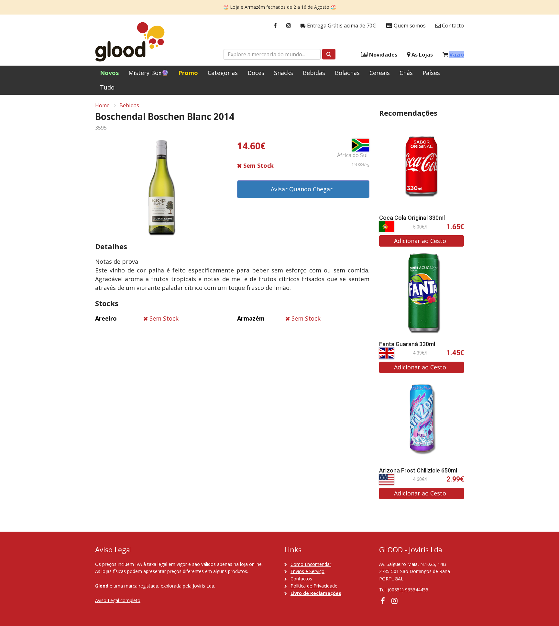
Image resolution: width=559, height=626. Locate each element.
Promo (188, 73)
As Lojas (421, 54)
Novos (109, 73)
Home (102, 105)
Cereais (379, 73)
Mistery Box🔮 (148, 73)
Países (431, 73)
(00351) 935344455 (408, 590)
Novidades (382, 54)
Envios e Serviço (307, 571)
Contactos (301, 579)
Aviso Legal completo (117, 600)
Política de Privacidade (313, 586)
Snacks (283, 73)
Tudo (107, 87)
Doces (255, 73)
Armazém (251, 318)
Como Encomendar (310, 564)
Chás (406, 73)
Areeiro (106, 318)
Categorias (223, 73)
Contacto (452, 25)
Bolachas (347, 73)
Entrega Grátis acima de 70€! (341, 25)
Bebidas (314, 73)
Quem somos (409, 25)
